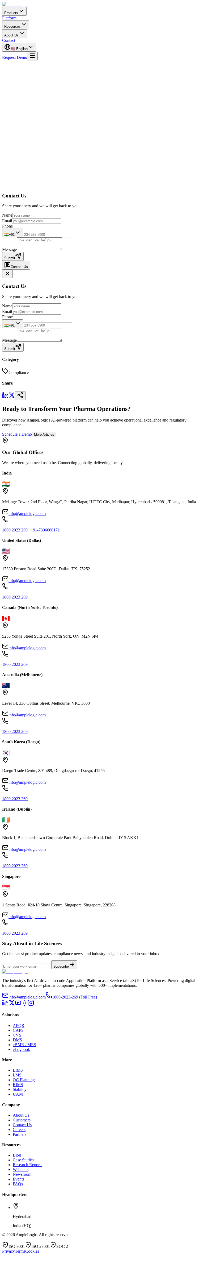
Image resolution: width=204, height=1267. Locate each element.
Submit (9, 258)
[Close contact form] (7, 274)
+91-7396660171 (45, 530)
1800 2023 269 (15, 530)
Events (18, 1179)
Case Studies (23, 1160)
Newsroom (22, 1174)
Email (7, 220)
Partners (19, 1134)
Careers (19, 1129)
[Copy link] (20, 395)
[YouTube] (18, 1004)
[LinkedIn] (5, 1004)
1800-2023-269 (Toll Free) (74, 997)
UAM (18, 1094)
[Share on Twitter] (11, 397)
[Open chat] (17, 1264)
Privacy (8, 1251)
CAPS (18, 1030)
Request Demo (14, 57)
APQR (18, 1025)
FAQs (18, 1184)
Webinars (20, 1169)
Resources (12, 26)
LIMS (18, 1070)
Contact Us (19, 267)
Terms (20, 1251)
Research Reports (27, 1164)
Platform (9, 18)
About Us (11, 35)
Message (9, 249)
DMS (17, 1040)
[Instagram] (31, 1004)
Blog (17, 1155)
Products (11, 13)
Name (7, 215)
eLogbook (21, 1049)
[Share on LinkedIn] (5, 397)
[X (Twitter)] (11, 1004)
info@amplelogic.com (27, 513)
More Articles (44, 434)
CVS (17, 1035)
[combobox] (12, 233)
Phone (7, 226)
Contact (8, 40)
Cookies (32, 1251)
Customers (22, 1120)
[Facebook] (24, 1004)
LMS (17, 1075)
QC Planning (24, 1080)
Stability (20, 1089)
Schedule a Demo (17, 434)
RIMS (18, 1084)
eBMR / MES (24, 1044)
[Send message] (87, 1262)
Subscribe (61, 966)
